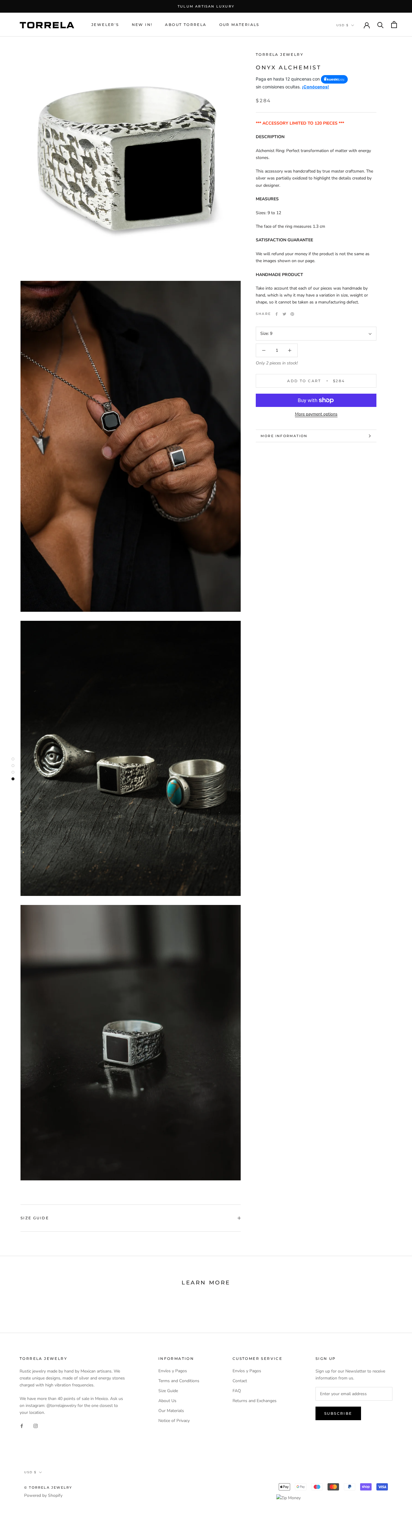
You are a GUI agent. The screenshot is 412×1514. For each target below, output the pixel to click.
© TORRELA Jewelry (48, 1487)
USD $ (342, 25)
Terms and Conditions (178, 1381)
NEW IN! (142, 24)
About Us (167, 1401)
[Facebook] (276, 314)
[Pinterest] (292, 314)
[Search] (380, 24)
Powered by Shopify (43, 1495)
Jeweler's (105, 24)
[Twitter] (284, 314)
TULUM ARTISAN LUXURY (206, 6)
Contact (240, 1381)
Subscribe (338, 1413)
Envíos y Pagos (172, 1371)
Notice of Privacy (174, 1421)
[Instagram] (35, 1425)
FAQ (237, 1391)
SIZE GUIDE (35, 1218)
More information (284, 436)
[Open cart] (394, 24)
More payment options (316, 414)
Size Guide (168, 1391)
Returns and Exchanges (255, 1401)
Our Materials (239, 24)
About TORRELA (185, 24)
